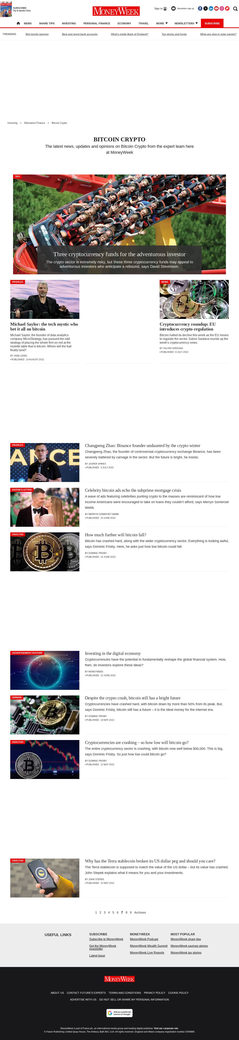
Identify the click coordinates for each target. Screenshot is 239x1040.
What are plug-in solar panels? (218, 34)
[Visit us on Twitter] (205, 8)
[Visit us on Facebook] (200, 8)
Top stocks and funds (174, 34)
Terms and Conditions (125, 992)
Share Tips (47, 23)
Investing (69, 23)
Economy (124, 23)
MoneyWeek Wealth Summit (148, 945)
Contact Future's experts (86, 992)
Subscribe (212, 23)
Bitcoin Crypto (59, 123)
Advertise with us (83, 999)
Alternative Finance (34, 123)
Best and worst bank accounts (79, 34)
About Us (57, 992)
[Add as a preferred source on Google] (119, 1013)
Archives (140, 912)
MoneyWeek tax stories (186, 952)
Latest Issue (97, 955)
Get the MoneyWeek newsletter (102, 947)
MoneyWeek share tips (186, 939)
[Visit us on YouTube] (216, 8)
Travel (144, 23)
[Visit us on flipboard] (227, 8)
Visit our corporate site (166, 1028)
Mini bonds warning (37, 34)
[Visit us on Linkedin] (211, 8)
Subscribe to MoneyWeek (106, 939)
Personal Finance (96, 23)
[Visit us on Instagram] (222, 8)
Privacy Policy (154, 992)
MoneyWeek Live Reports (147, 952)
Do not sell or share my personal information (134, 999)
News (28, 23)
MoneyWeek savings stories (189, 945)
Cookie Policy (178, 992)
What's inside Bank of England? (129, 34)
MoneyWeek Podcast (144, 939)
